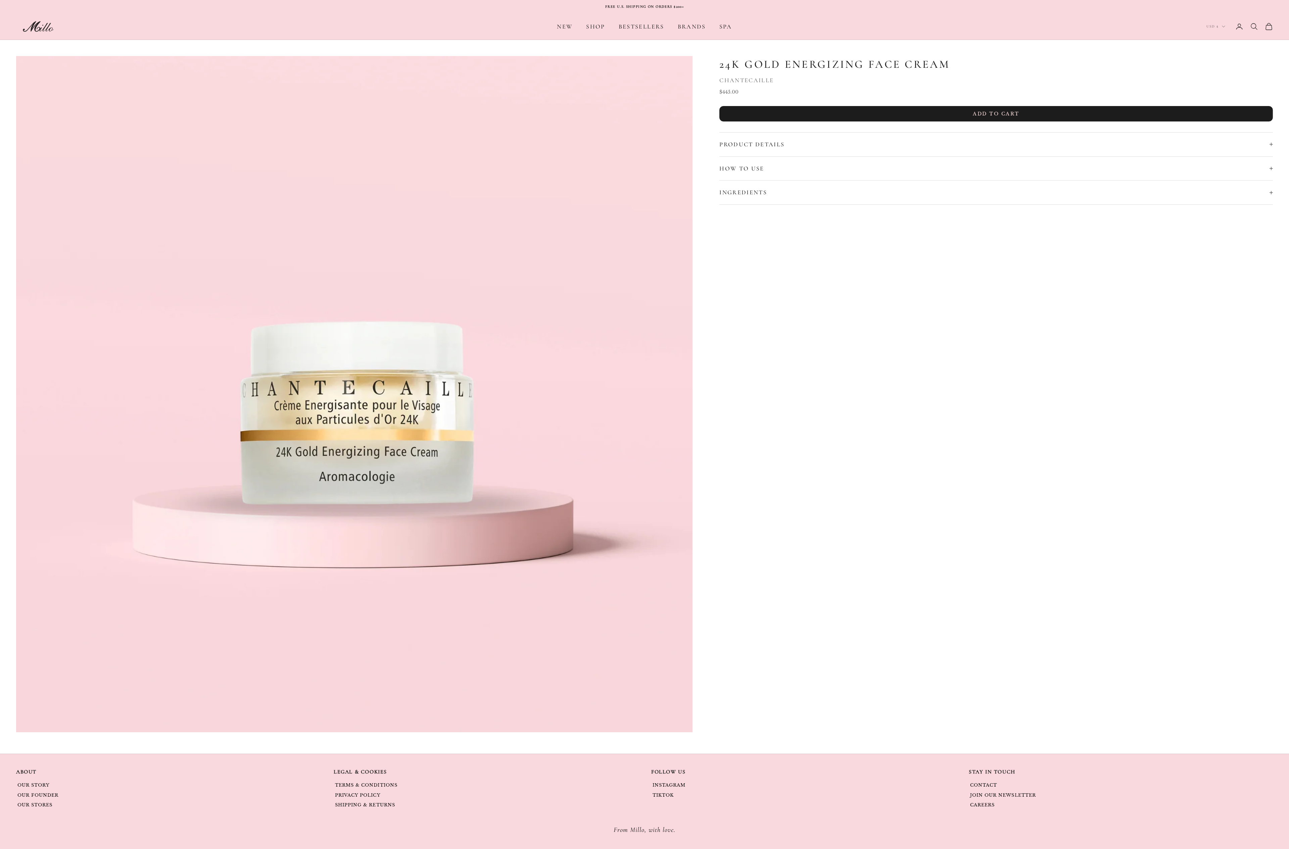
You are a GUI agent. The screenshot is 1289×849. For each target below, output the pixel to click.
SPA (725, 26)
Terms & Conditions (366, 785)
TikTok (663, 795)
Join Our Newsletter (1003, 795)
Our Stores (34, 805)
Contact (983, 785)
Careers (982, 805)
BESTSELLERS (641, 26)
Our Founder (37, 795)
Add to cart (996, 114)
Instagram (669, 785)
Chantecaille (746, 80)
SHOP (595, 26)
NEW (565, 26)
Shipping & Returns (365, 805)
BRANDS (692, 26)
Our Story (33, 785)
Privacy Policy (358, 795)
